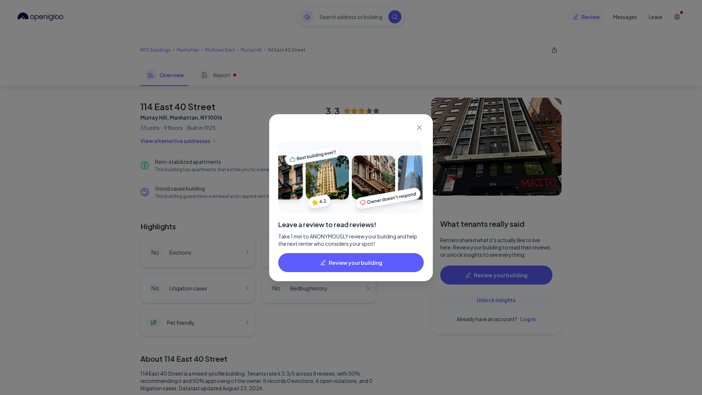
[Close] (419, 127)
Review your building (355, 262)
